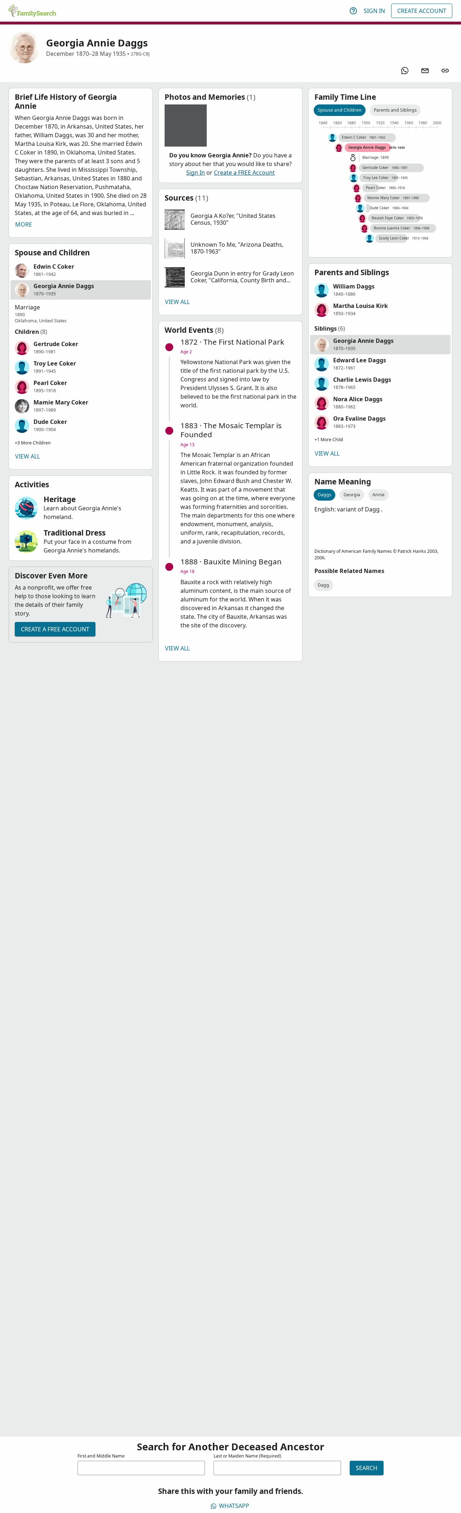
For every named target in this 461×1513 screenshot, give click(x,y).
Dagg (323, 585)
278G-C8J (140, 54)
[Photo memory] (186, 125)
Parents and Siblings (395, 110)
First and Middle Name (101, 1456)
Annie (378, 495)
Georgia (352, 495)
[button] (80, 270)
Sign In (374, 11)
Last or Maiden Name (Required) (247, 1456)
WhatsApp (234, 1506)
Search (366, 1468)
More (23, 224)
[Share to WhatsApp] (405, 70)
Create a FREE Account (55, 629)
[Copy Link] (445, 70)
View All (27, 456)
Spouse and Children (340, 110)
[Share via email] (425, 70)
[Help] (353, 11)
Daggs (324, 495)
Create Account (421, 11)
